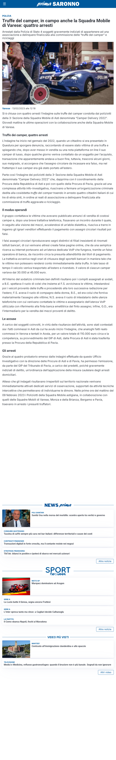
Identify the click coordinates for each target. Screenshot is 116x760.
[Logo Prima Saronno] (58, 4)
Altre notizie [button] (105, 561)
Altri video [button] (105, 672)
